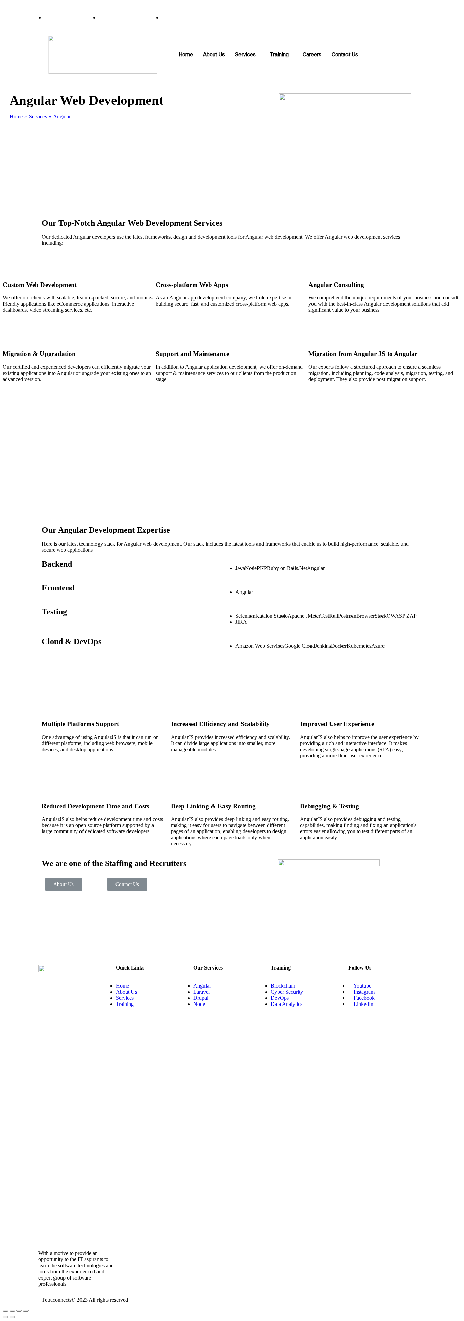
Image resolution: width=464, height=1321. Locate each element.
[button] (63, 884)
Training (279, 54)
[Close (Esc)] (5, 1311)
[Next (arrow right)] (12, 1317)
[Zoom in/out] (26, 1311)
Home (186, 54)
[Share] (12, 1311)
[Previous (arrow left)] (5, 1317)
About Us (214, 54)
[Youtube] (394, 17)
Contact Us (345, 54)
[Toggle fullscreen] (19, 1311)
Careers (312, 54)
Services (245, 54)
